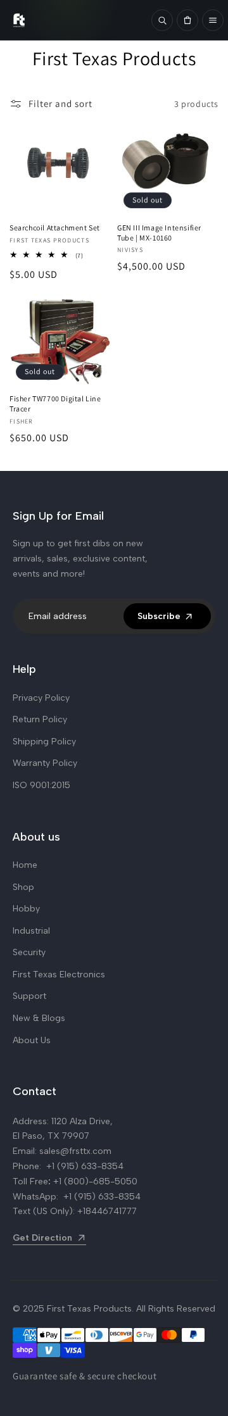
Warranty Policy (45, 763)
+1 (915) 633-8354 (85, 1166)
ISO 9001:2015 (41, 785)
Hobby (26, 908)
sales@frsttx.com (75, 1151)
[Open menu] (213, 20)
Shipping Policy (44, 741)
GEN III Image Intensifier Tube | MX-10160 (159, 232)
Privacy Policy (41, 697)
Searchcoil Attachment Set (55, 227)
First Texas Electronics (59, 974)
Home (25, 865)
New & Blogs (39, 1018)
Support (29, 996)
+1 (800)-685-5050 (95, 1181)
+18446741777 (107, 1211)
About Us (32, 1040)
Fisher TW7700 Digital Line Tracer (55, 403)
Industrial (31, 930)
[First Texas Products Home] (75, 20)
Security (29, 952)
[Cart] (187, 20)
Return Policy (40, 719)
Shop (23, 887)
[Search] (162, 20)
